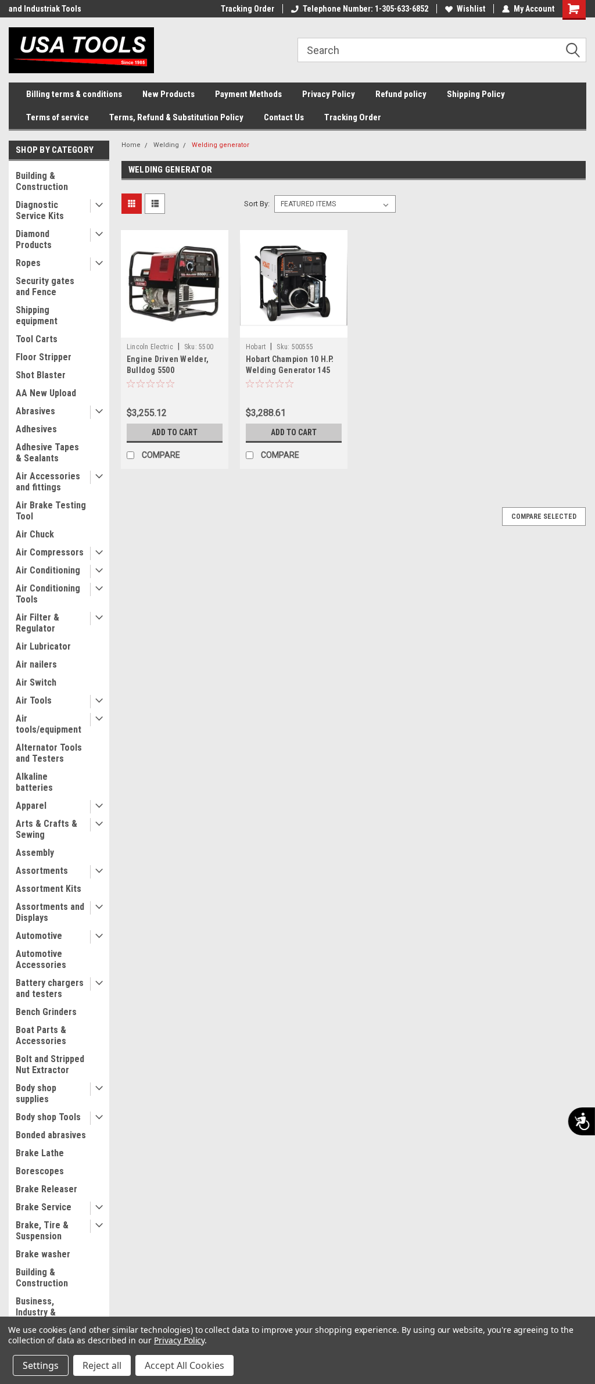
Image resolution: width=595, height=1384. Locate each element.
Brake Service (43, 1207)
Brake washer (43, 1254)
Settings (41, 1365)
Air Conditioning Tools (48, 594)
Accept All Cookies (184, 1365)
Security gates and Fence (45, 286)
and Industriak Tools (45, 8)
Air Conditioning (48, 570)
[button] (577, 50)
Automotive (39, 935)
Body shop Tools (48, 1117)
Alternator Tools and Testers (49, 753)
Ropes (28, 262)
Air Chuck (35, 534)
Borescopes (40, 1171)
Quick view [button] (174, 329)
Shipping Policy (476, 94)
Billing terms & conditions (74, 94)
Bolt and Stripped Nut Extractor (50, 1064)
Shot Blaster (41, 375)
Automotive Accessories (41, 959)
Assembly (35, 852)
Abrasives (35, 411)
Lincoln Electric (150, 347)
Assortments (42, 870)
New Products (168, 94)
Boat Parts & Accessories (41, 1035)
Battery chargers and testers (50, 988)
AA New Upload (46, 393)
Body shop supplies (36, 1093)
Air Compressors (50, 552)
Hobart (256, 347)
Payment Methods (248, 94)
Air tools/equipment (48, 724)
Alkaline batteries (34, 782)
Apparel (31, 805)
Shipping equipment (37, 315)
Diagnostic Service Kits (40, 210)
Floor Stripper (43, 357)
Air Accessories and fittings (48, 482)
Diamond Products (34, 239)
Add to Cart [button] (175, 432)
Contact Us (284, 117)
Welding (166, 145)
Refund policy (400, 94)
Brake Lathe (40, 1153)
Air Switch (36, 682)
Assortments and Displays (50, 912)
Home (131, 145)
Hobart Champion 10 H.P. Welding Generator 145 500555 (290, 370)
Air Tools (34, 700)
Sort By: (257, 203)
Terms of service (57, 117)
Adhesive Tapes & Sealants (47, 453)
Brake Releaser (46, 1189)
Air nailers (36, 664)
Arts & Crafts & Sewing (46, 829)
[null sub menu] (96, 206)
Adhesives (36, 429)
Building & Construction (42, 181)
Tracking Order (247, 8)
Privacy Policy (328, 94)
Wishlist (471, 8)
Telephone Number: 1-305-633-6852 (365, 8)
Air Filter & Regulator (37, 623)
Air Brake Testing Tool (51, 511)
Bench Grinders (46, 1011)
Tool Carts (37, 339)
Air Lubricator (43, 646)
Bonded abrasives (51, 1135)
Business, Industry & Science (36, 1312)
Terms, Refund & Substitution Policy (176, 117)
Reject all (102, 1365)
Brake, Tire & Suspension (42, 1231)
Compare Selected (543, 516)
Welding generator (220, 145)
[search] (442, 50)
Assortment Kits (48, 888)
